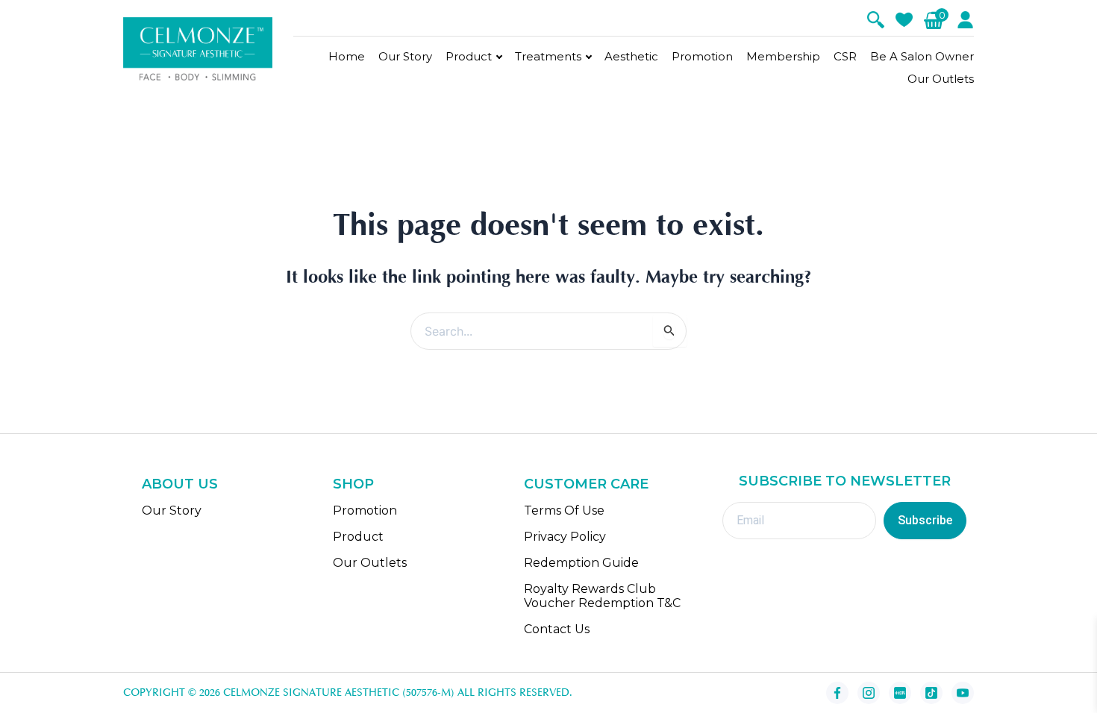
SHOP (353, 484)
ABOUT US (180, 484)
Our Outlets (940, 79)
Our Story (405, 56)
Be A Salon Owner (922, 56)
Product (469, 56)
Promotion (702, 56)
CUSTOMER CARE (586, 484)
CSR (845, 56)
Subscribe (925, 520)
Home (346, 56)
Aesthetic (631, 56)
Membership (783, 56)
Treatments (548, 56)
